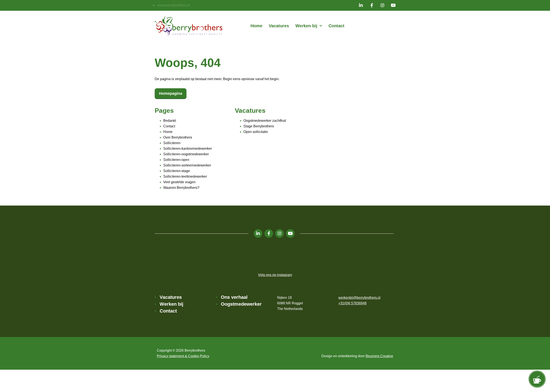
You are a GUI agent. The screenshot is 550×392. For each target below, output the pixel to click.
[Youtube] (393, 5)
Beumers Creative (379, 356)
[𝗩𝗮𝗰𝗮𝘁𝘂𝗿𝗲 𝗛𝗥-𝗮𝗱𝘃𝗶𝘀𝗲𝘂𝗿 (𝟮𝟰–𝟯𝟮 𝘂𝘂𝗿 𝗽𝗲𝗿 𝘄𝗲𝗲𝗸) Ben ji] (336, 255)
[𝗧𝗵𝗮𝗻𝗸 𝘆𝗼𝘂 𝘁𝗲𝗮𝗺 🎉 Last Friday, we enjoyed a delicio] (377, 255)
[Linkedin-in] (361, 5)
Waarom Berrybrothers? (181, 187)
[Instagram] (382, 5)
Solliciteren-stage (176, 171)
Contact (336, 25)
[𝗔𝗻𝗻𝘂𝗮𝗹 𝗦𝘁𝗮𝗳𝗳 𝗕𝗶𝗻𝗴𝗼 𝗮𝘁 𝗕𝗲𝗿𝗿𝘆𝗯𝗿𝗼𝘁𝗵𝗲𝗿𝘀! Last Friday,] (254, 255)
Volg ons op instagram (275, 275)
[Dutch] (371, 25)
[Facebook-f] (371, 5)
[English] (376, 25)
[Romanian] (386, 25)
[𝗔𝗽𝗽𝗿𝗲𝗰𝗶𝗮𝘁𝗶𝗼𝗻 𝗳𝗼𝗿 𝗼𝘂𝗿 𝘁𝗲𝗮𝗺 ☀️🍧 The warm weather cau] (173, 255)
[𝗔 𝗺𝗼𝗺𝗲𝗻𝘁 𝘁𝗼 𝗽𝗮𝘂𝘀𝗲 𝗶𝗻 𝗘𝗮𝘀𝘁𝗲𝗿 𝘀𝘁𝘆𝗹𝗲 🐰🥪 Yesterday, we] (214, 255)
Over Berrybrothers (177, 137)
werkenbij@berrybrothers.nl (359, 297)
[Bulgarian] (391, 25)
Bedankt (169, 120)
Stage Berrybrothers (258, 126)
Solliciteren (171, 143)
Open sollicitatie (255, 132)
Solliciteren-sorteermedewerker (187, 165)
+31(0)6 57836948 (352, 303)
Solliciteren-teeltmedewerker (185, 176)
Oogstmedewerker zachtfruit (264, 120)
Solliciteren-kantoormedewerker (187, 148)
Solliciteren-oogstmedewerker (186, 154)
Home (256, 25)
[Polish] (381, 25)
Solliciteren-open (176, 160)
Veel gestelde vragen (179, 182)
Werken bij (306, 25)
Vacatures (279, 25)
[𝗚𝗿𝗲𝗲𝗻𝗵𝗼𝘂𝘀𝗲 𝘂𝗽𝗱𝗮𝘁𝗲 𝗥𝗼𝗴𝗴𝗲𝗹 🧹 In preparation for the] (295, 255)
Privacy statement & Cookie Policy (183, 356)
